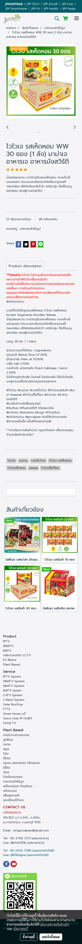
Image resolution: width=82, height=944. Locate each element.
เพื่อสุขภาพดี (11, 795)
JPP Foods (69, 9)
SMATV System (13, 686)
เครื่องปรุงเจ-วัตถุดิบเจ (17, 786)
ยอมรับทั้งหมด (51, 937)
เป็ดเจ (7, 758)
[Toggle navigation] (76, 18)
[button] (55, 18)
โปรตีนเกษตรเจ (12, 777)
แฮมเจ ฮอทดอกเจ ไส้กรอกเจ (21, 763)
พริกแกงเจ (10, 791)
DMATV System (14, 681)
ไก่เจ (6, 753)
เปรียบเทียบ (50, 219)
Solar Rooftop (13, 704)
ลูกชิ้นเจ (8, 740)
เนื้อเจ (6, 767)
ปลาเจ (7, 744)
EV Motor (9, 660)
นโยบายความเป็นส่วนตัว (54, 924)
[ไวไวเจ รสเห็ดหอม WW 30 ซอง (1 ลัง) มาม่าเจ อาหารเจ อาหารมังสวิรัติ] (41, 81)
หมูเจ (6, 749)
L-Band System (13, 700)
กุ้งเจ (6, 772)
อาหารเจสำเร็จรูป (30, 229)
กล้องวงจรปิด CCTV (17, 655)
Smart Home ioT (14, 714)
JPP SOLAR (51, 4)
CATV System (12, 695)
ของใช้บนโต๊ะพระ (13, 800)
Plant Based (11, 664)
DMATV (8, 646)
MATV (7, 650)
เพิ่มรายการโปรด (20, 219)
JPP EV (35, 9)
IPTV (6, 641)
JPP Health (51, 9)
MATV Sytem (12, 690)
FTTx (7, 709)
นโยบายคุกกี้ (20, 929)
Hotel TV (9, 723)
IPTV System (12, 676)
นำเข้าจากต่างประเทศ (16, 735)
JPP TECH (33, 4)
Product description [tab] (25, 266)
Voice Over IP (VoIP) (17, 718)
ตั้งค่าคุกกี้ (29, 937)
